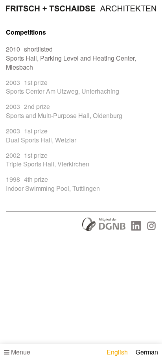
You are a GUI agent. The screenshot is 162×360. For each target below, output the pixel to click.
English (117, 351)
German (147, 351)
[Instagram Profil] (151, 228)
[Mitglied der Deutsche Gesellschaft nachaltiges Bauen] (103, 229)
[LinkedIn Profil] (136, 228)
